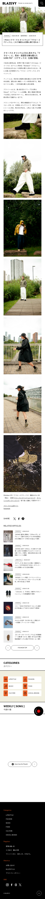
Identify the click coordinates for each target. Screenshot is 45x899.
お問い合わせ (10, 865)
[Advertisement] (22, 784)
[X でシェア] (14, 518)
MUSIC (8, 823)
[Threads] (15, 884)
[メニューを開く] (41, 3)
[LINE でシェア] (23, 518)
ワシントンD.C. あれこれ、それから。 (19, 854)
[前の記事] (8, 647)
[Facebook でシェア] (18, 518)
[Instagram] (7, 884)
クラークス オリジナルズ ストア (24, 498)
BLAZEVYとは (10, 869)
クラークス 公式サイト (11, 505)
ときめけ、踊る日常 (12, 850)
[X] (20, 884)
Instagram (7, 508)
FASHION (9, 819)
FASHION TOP (22, 648)
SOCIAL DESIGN (11, 835)
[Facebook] (11, 884)
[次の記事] (36, 647)
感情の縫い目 (10, 846)
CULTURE (9, 831)
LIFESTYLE (9, 815)
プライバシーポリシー (13, 873)
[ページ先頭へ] (39, 893)
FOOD (8, 827)
